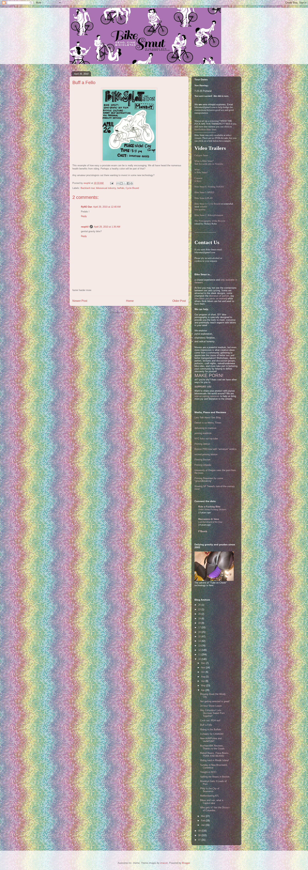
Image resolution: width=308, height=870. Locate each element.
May (203, 685)
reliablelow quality (200, 208)
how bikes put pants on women (210, 298)
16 (199, 632)
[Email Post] (111, 183)
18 (199, 623)
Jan (203, 825)
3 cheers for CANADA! (212, 734)
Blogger (186, 863)
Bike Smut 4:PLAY (203, 198)
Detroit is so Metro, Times (207, 422)
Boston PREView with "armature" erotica (215, 449)
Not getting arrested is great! (215, 701)
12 (199, 650)
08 (199, 835)
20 (199, 614)
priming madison (202, 433)
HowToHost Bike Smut (205, 129)
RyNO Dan (86, 206)
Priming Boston (202, 459)
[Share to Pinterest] (131, 183)
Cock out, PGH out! (210, 720)
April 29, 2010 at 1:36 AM (107, 226)
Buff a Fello (206, 725)
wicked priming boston (205, 454)
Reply (84, 216)
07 (199, 839)
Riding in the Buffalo (210, 729)
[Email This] (118, 183)
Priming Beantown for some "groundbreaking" (208, 479)
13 (199, 645)
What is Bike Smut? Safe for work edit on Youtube (208, 162)
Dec (203, 663)
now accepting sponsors (206, 396)
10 (199, 659)
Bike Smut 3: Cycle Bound (207, 203)
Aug (203, 676)
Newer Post (79, 300)
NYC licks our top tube (206, 438)
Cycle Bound (132, 188)
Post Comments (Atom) (136, 312)
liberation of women (219, 296)
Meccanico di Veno (208, 519)
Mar (203, 816)
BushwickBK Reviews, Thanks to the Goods (212, 747)
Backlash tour (88, 188)
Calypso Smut (201, 155)
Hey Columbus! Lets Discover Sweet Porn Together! (212, 713)
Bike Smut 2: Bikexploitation (208, 215)
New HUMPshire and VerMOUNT (211, 740)
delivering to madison (205, 428)
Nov (203, 667)
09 (199, 830)
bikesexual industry (106, 188)
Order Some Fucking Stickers (212, 509)
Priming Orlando (202, 465)
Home (130, 300)
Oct (203, 672)
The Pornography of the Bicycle (209, 221)
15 (199, 636)
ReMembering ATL (209, 795)
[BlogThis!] (121, 183)
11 (199, 654)
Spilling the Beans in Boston (214, 776)
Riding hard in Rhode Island (214, 760)
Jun (203, 681)
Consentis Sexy (198, 179)
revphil (85, 226)
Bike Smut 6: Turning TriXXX (209, 186)
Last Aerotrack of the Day (210, 522)
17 (199, 627)
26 (199, 604)
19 (199, 618)
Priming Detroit (202, 444)
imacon (164, 863)
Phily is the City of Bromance (209, 790)
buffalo (120, 188)
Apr (203, 690)
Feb (203, 820)
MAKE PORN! (208, 375)
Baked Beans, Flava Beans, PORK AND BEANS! (214, 754)
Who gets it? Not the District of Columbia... (214, 809)
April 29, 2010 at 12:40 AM (107, 206)
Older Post (179, 300)
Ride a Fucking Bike (209, 506)
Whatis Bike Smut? (201, 171)
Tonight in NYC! (208, 772)
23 (199, 609)
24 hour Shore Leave (211, 705)
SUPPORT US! (202, 386)
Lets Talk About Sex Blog (207, 417)
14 (199, 641)
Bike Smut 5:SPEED (204, 192)
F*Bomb (202, 531)
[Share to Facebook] (128, 183)
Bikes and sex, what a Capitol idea (211, 801)
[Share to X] (125, 183)
